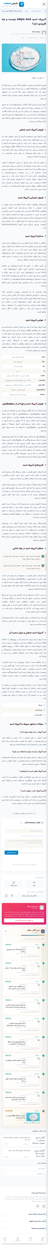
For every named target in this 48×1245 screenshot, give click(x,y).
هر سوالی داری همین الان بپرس (24, 920)
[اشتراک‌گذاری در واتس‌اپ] (6, 896)
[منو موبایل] (44, 4)
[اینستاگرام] (43, 1206)
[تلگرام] (37, 1206)
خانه (45, 11)
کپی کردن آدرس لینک (28, 896)
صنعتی (26, 11)
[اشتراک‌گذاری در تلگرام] (11, 896)
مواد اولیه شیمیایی (36, 11)
